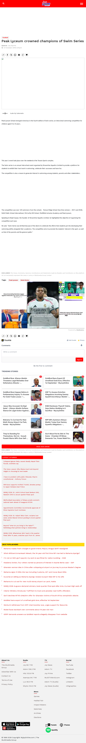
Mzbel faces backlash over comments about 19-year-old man (28, 610)
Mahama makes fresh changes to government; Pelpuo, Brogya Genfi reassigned (36, 549)
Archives (37, 713)
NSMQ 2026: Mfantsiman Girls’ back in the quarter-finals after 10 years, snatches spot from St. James (21, 535)
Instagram (70, 678)
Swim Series (25, 280)
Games (36, 696)
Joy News (48, 665)
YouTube (69, 665)
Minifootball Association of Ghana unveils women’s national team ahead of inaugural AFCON (21, 502)
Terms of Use (7, 680)
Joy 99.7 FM (28, 665)
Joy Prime (49, 673)
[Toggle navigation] (82, 4)
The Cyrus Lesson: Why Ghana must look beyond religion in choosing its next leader (20, 471)
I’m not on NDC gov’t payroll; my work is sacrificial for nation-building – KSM (35, 558)
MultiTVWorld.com (52, 678)
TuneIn (53, 725)
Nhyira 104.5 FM (29, 686)
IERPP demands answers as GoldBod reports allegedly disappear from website (35, 614)
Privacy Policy (7, 684)
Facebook (70, 669)
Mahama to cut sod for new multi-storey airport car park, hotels (30, 582)
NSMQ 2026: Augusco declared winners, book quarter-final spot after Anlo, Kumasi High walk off (43, 586)
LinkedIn (69, 682)
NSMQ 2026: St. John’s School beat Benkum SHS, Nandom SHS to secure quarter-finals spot (21, 495)
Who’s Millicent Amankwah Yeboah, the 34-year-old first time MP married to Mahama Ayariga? (42, 553)
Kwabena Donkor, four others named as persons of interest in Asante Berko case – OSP (39, 563)
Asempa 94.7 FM (30, 678)
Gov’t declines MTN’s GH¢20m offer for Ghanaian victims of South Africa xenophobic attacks (41, 596)
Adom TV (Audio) (51, 682)
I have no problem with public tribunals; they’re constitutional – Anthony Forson (20, 479)
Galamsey (38, 709)
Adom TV (48, 669)
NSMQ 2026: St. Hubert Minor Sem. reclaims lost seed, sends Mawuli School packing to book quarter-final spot (22, 519)
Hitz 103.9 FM (28, 673)
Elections (37, 717)
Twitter (69, 673)
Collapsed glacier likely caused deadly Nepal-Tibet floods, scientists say (21, 464)
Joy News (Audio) (52, 686)
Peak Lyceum (13, 280)
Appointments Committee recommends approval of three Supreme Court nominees (21, 510)
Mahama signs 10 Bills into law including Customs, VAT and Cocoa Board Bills (35, 572)
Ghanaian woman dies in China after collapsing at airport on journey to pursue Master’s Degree (42, 567)
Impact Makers (40, 705)
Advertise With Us (9, 672)
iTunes (67, 725)
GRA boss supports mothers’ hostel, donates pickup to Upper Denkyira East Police (22, 487)
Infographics (71, 686)
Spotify (54, 730)
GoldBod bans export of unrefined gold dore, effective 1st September (31, 600)
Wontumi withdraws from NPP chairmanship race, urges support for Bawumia (35, 605)
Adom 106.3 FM (29, 669)
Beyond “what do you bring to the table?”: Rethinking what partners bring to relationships (20, 528)
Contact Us (6, 676)
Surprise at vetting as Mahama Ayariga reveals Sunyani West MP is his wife (34, 577)
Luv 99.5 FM (28, 682)
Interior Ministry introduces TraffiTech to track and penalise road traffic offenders (37, 591)
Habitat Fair (38, 701)
